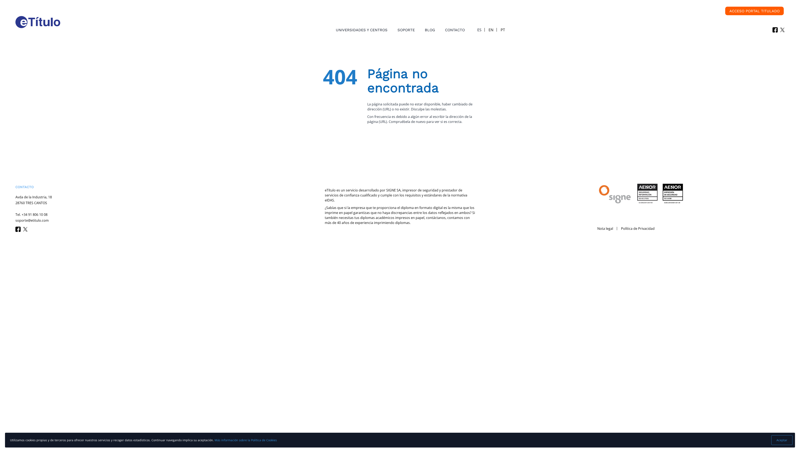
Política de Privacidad (638, 228)
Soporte (406, 30)
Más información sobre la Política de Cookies (246, 440)
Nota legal (605, 228)
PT (503, 29)
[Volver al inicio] (9, 425)
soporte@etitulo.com (32, 220)
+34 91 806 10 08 (35, 214)
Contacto (455, 30)
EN (491, 29)
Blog (430, 30)
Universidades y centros (362, 30)
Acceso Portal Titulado (754, 11)
